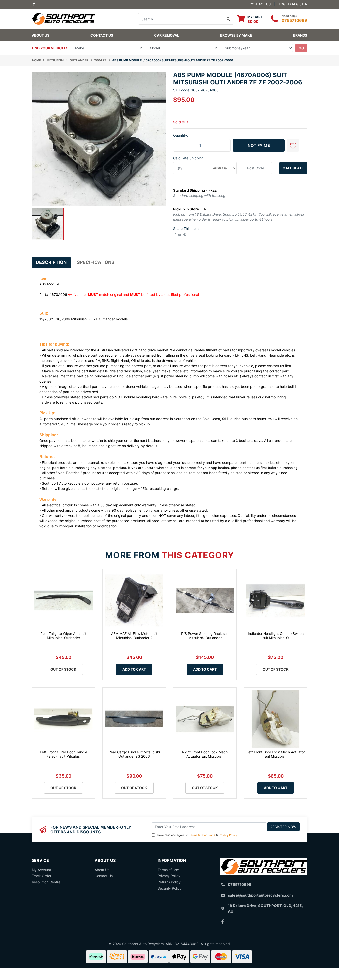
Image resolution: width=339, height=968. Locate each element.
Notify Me (259, 145)
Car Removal (166, 35)
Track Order (41, 876)
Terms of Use (168, 870)
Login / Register (293, 4)
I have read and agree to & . (197, 835)
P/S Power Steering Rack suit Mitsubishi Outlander (205, 635)
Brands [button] (300, 35)
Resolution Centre (46, 882)
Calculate (293, 168)
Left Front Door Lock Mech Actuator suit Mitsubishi (275, 754)
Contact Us (101, 35)
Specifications (95, 262)
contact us (260, 4)
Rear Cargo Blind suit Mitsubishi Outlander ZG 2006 (134, 754)
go (301, 48)
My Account (41, 870)
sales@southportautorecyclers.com (260, 895)
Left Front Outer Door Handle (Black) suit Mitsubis (63, 754)
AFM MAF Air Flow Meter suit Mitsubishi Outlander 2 (134, 635)
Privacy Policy (228, 835)
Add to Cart (134, 669)
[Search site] (228, 19)
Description (51, 262)
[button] (293, 145)
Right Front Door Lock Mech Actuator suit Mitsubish (205, 754)
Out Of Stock (63, 669)
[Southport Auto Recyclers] (63, 18)
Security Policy (170, 888)
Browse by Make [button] (236, 35)
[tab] (51, 262)
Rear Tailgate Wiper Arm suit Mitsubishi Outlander (63, 635)
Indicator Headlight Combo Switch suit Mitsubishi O (276, 635)
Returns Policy (169, 882)
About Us (40, 35)
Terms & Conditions (202, 835)
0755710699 (294, 20)
